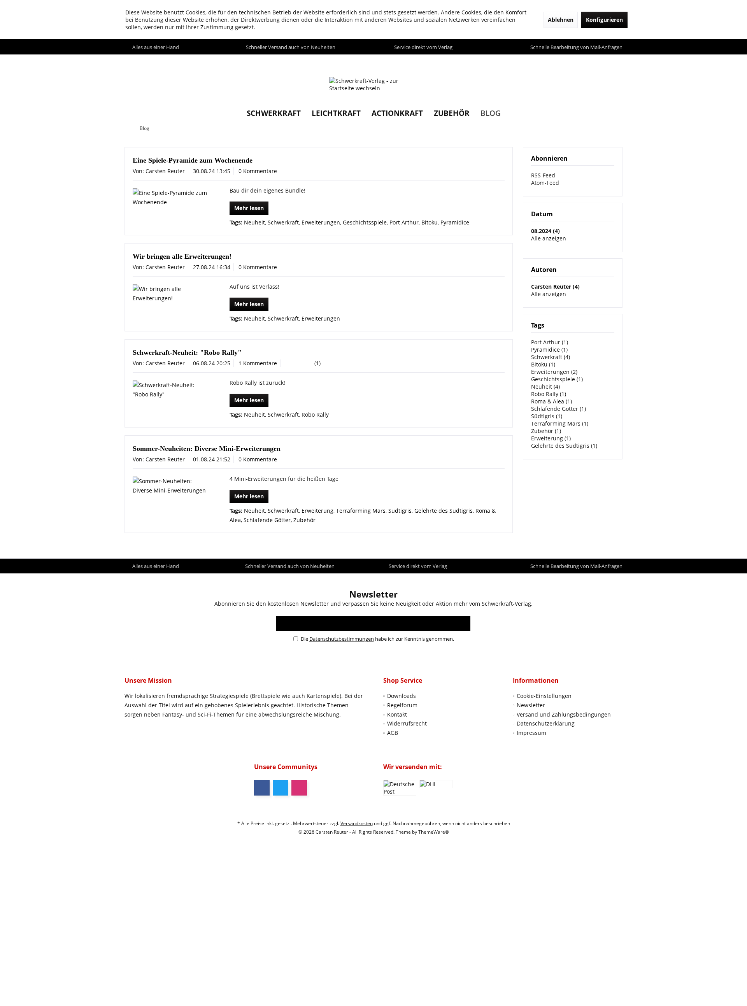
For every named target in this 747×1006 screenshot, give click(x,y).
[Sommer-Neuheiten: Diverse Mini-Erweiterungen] (170, 486)
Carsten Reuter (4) (555, 286)
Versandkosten (356, 823)
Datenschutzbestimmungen (341, 638)
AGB (392, 732)
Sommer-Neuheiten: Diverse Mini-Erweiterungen (207, 448)
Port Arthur (404, 222)
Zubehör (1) (546, 431)
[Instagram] (299, 788)
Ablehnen (560, 19)
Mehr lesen (249, 208)
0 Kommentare (257, 171)
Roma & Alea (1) (551, 401)
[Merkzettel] (598, 61)
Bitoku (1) (543, 364)
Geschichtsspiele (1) (557, 379)
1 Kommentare (257, 363)
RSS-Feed (543, 175)
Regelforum (402, 705)
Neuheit (254, 222)
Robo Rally (315, 414)
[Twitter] (280, 788)
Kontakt (397, 714)
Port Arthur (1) (549, 342)
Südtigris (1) (546, 416)
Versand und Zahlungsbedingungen (564, 714)
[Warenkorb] (614, 61)
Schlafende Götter (267, 520)
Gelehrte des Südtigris (443, 510)
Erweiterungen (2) (554, 371)
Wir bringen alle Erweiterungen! (182, 256)
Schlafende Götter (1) (558, 408)
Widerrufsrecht (407, 723)
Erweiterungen (321, 222)
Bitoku (429, 222)
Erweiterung (317, 510)
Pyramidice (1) (549, 349)
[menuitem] (614, 61)
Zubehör (304, 520)
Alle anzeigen (548, 238)
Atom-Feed (545, 182)
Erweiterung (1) (551, 438)
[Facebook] (262, 788)
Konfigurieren (604, 19)
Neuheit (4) (545, 386)
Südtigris (400, 510)
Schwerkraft (283, 222)
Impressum (531, 732)
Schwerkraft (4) (550, 357)
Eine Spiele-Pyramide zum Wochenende (193, 160)
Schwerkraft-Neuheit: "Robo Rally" (187, 352)
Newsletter (531, 705)
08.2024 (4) (545, 231)
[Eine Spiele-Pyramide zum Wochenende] (170, 197)
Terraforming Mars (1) (559, 423)
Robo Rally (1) (548, 394)
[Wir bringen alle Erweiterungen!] (170, 293)
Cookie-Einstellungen (544, 695)
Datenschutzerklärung (546, 723)
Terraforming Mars (361, 510)
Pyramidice (454, 222)
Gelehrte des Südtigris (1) (564, 445)
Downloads (401, 695)
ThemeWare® (433, 832)
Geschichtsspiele (365, 222)
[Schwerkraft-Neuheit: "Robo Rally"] (170, 389)
